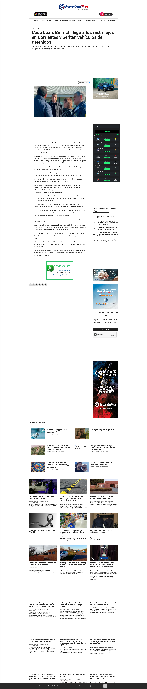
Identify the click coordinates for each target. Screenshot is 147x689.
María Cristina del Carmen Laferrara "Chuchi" (42, 531)
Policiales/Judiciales (44, 501)
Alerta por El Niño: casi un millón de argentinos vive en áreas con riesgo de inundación (58, 447)
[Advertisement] (73, 64)
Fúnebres (42, 20)
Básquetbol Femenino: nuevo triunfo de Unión (73, 675)
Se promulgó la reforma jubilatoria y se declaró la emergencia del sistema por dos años (103, 641)
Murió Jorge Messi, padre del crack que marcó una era (101, 463)
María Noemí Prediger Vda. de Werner (105, 217)
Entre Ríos (62, 536)
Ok (105, 686)
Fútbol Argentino (92, 20)
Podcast (81, 20)
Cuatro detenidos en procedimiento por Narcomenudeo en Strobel (42, 640)
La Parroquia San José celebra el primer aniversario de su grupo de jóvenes (72, 604)
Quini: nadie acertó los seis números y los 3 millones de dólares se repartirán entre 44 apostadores (58, 465)
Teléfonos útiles (53, 20)
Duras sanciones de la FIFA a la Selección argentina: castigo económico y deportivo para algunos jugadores (73, 642)
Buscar (102, 20)
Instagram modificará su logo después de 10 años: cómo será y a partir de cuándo (103, 447)
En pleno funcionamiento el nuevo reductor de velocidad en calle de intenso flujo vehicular (72, 498)
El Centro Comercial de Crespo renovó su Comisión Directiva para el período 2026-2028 (103, 676)
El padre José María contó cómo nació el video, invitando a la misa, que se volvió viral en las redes (102, 564)
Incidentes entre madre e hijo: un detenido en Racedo (102, 531)
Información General (38, 29)
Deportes (61, 647)
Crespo (36, 20)
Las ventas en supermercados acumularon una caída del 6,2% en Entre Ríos (72, 532)
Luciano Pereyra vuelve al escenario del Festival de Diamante (103, 604)
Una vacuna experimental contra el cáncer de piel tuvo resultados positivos (59, 431)
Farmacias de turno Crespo (68, 20)
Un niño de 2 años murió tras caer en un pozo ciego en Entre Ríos (42, 563)
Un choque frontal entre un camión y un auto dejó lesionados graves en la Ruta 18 (73, 564)
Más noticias (111, 20)
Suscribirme (106, 329)
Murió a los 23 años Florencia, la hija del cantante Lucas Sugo (102, 430)
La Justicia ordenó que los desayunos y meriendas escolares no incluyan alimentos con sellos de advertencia (43, 604)
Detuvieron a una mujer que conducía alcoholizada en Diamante (42, 497)
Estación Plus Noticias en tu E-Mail (106, 314)
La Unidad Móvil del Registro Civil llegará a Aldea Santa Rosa (102, 497)
